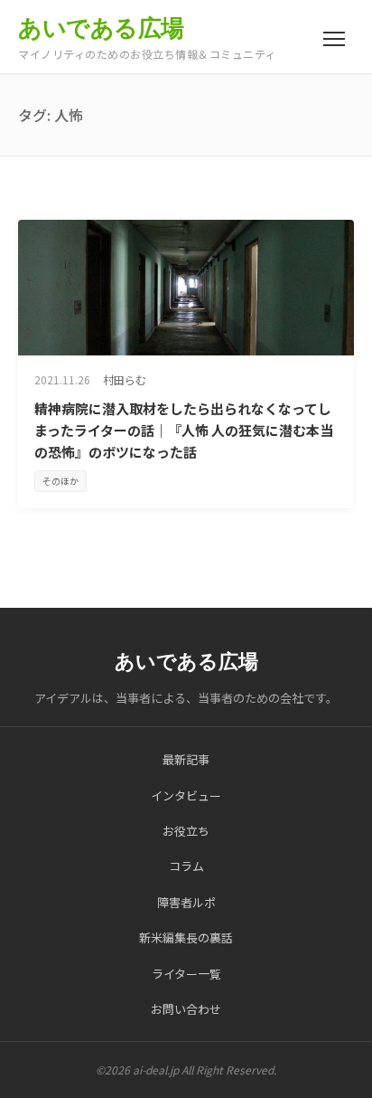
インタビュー (186, 795)
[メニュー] (334, 39)
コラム (186, 866)
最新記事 (186, 759)
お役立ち (186, 830)
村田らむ (124, 379)
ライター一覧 (186, 973)
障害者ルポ (186, 902)
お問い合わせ (186, 1009)
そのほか (60, 480)
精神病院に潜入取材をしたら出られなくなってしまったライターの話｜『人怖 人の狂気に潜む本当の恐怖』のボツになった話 (183, 430)
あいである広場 (101, 28)
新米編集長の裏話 (186, 937)
